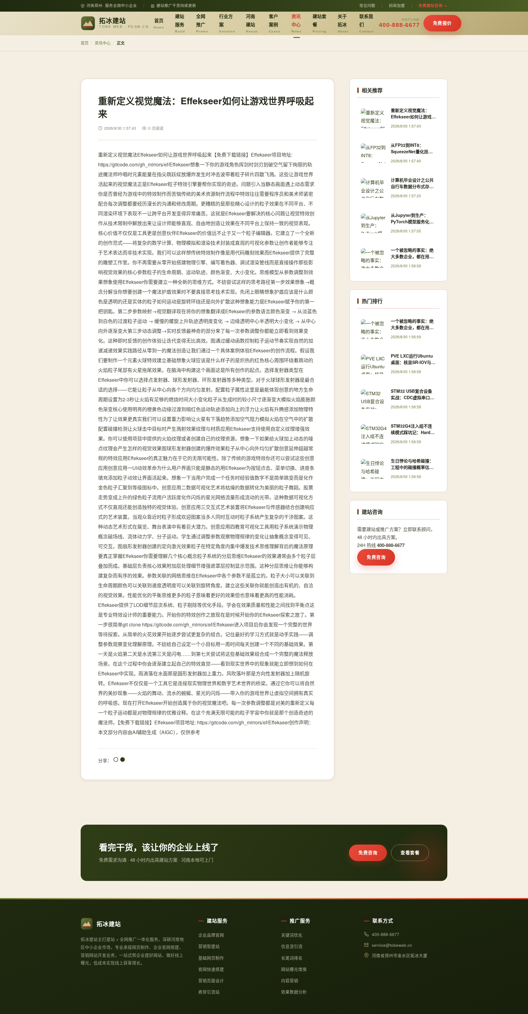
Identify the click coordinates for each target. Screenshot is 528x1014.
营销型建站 (209, 946)
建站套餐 (320, 23)
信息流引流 (291, 946)
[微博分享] (122, 760)
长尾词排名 (291, 958)
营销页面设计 (211, 980)
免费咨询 (376, 557)
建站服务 (180, 23)
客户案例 (275, 23)
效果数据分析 (294, 992)
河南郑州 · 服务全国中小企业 (111, 5)
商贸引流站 (209, 992)
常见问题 (367, 5)
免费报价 (442, 23)
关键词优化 (291, 935)
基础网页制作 (211, 958)
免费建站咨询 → (433, 5)
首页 (159, 23)
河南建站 (252, 23)
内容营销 (289, 980)
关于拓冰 (343, 23)
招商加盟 (397, 5)
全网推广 (202, 23)
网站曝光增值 (294, 969)
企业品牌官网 (211, 935)
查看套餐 (410, 852)
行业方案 (227, 23)
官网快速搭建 (211, 969)
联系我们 (366, 23)
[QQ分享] (116, 760)
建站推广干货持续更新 (176, 5)
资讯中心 (297, 23)
